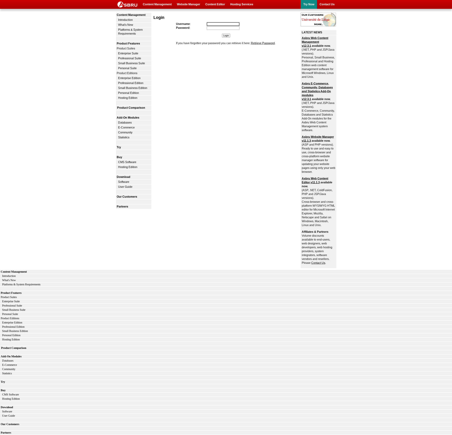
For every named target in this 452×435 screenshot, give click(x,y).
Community (125, 132)
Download (123, 176)
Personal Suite (127, 68)
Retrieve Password (263, 43)
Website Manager (188, 4)
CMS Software (127, 162)
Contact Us (327, 4)
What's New (125, 24)
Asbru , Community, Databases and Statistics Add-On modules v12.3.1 (317, 91)
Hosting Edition (127, 97)
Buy (119, 157)
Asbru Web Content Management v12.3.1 (315, 42)
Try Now (308, 4)
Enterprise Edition (129, 78)
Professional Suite (129, 58)
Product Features (128, 43)
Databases (125, 122)
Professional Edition (130, 83)
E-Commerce (126, 127)
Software (123, 181)
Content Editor (215, 4)
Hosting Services (241, 4)
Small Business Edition (132, 87)
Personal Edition (128, 92)
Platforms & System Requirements (130, 31)
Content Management (157, 4)
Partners (122, 206)
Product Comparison (131, 107)
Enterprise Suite (128, 53)
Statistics (123, 137)
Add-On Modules (128, 117)
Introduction (125, 19)
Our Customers (127, 196)
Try (119, 147)
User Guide (125, 186)
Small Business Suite (131, 63)
